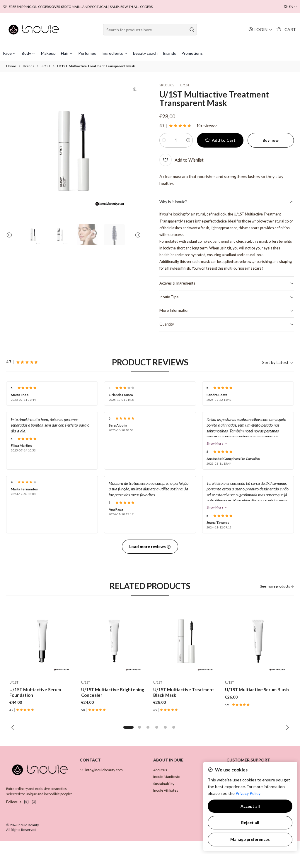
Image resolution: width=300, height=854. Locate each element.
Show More (215, 443)
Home (11, 66)
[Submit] (192, 29)
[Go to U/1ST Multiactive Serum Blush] (258, 641)
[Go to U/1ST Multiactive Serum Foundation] (42, 641)
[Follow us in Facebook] (34, 802)
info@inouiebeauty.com (104, 770)
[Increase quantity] (188, 140)
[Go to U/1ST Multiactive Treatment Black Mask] (186, 641)
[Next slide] (136, 234)
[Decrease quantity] (164, 140)
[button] (128, 727)
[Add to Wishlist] (69, 641)
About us (160, 770)
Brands (28, 66)
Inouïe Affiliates (165, 790)
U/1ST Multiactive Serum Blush (257, 689)
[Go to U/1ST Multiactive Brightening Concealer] (114, 641)
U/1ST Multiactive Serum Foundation (35, 692)
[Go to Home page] (33, 29)
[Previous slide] (10, 234)
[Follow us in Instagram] (26, 802)
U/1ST (45, 66)
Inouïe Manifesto (166, 776)
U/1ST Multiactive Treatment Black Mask (183, 692)
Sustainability (163, 783)
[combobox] (150, 29)
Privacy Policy (248, 793)
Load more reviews (148, 546)
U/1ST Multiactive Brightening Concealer (112, 692)
